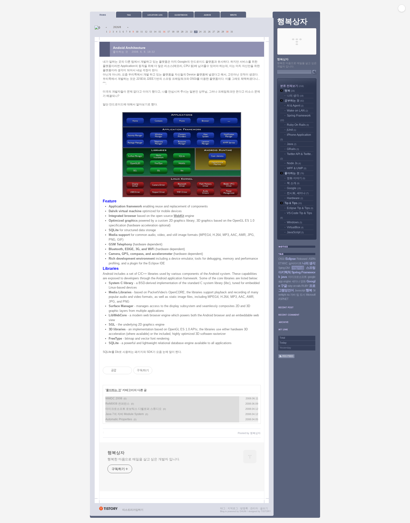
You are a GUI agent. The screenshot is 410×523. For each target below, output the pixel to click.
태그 (222, 508)
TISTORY (266, 511)
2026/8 (117, 27)
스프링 (310, 268)
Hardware (295, 198)
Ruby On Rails (298, 124)
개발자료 (298, 268)
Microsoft (310, 294)
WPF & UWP (296, 168)
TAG (129, 15)
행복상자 (116, 452)
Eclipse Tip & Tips (300, 208)
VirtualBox (295, 227)
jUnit (291, 129)
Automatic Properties (118, 419)
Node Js (294, 163)
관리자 (254, 508)
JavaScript (295, 232)
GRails (293, 149)
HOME (103, 15)
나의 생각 (295, 95)
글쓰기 (264, 508)
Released (302, 259)
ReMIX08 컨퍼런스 (117, 403)
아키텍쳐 (284, 272)
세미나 (296, 281)
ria (288, 294)
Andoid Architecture (129, 48)
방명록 (244, 508)
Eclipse (290, 259)
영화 (303, 281)
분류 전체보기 (292, 86)
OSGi (281, 259)
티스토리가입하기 (132, 509)
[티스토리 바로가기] (108, 509)
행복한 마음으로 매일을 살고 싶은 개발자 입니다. (143, 459)
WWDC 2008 (113, 398)
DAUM (243, 511)
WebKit (179, 216)
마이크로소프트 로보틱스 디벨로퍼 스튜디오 (133, 409)
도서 (302, 294)
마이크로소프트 (297, 277)
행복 (289, 90)
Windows (294, 222)
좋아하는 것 (120, 51)
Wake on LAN (297, 110)
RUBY (304, 286)
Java (291, 144)
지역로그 (233, 508)
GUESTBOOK (181, 15)
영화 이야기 (296, 178)
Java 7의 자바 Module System (124, 414)
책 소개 (293, 183)
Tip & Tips (293, 203)
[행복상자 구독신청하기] (286, 357)
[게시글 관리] (127, 370)
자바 (292, 294)
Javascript (299, 290)
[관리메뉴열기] (401, 8)
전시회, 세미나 (298, 193)
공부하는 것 (294, 100)
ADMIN (207, 15)
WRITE (233, 15)
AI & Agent (295, 105)
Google (294, 188)
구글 (284, 286)
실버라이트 (295, 263)
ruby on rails (294, 286)
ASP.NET (283, 299)
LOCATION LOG (155, 15)
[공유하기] (121, 370)
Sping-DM (283, 268)
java (284, 277)
